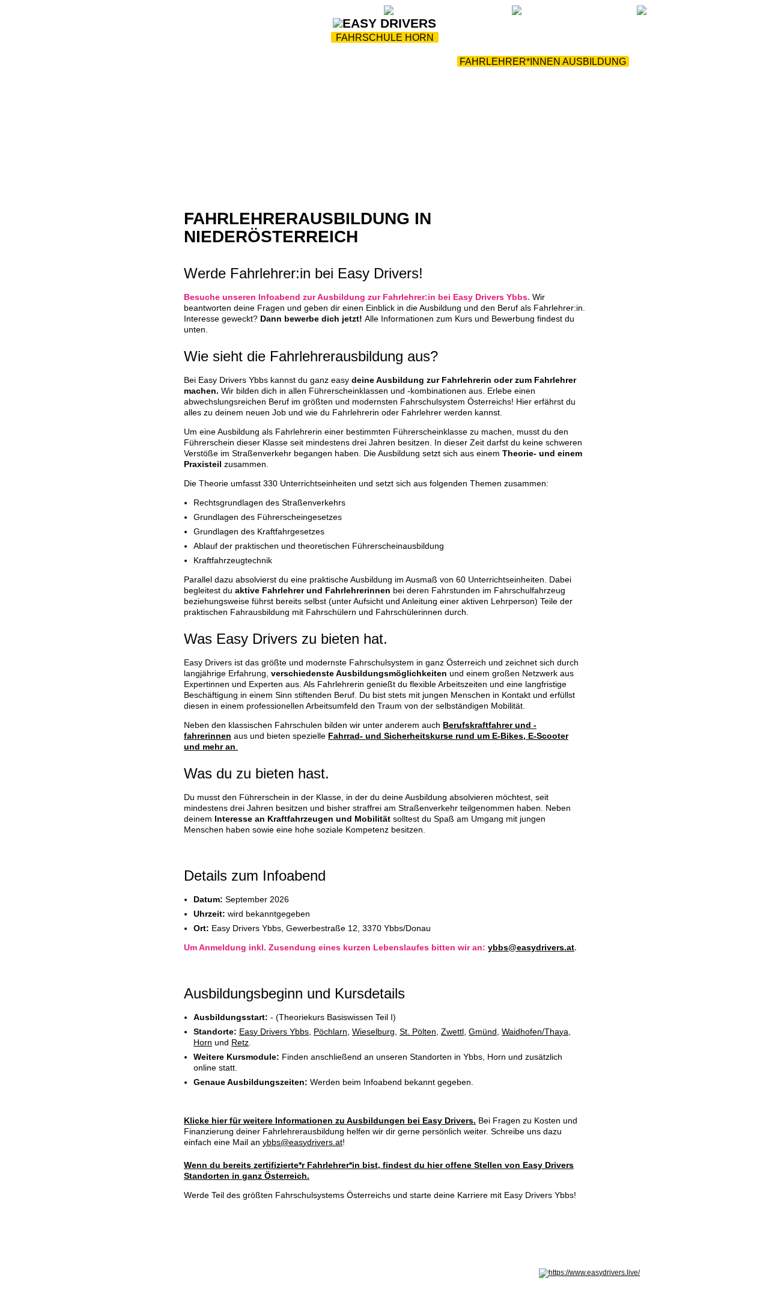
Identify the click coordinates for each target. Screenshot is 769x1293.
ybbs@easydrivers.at (531, 947)
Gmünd (483, 1031)
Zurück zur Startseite (245, 13)
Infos (261, 62)
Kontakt (384, 76)
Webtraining (327, 13)
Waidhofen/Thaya (535, 1031)
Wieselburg (373, 1031)
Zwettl (452, 1031)
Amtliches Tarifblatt (350, 1272)
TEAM (304, 62)
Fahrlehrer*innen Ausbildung (543, 62)
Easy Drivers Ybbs (274, 1031)
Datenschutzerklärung (207, 1272)
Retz (240, 1042)
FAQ (369, 13)
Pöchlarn (330, 1031)
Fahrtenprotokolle (389, 62)
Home (152, 62)
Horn (202, 1042)
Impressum (147, 1272)
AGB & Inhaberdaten (281, 1272)
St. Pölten (418, 1031)
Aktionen (206, 62)
